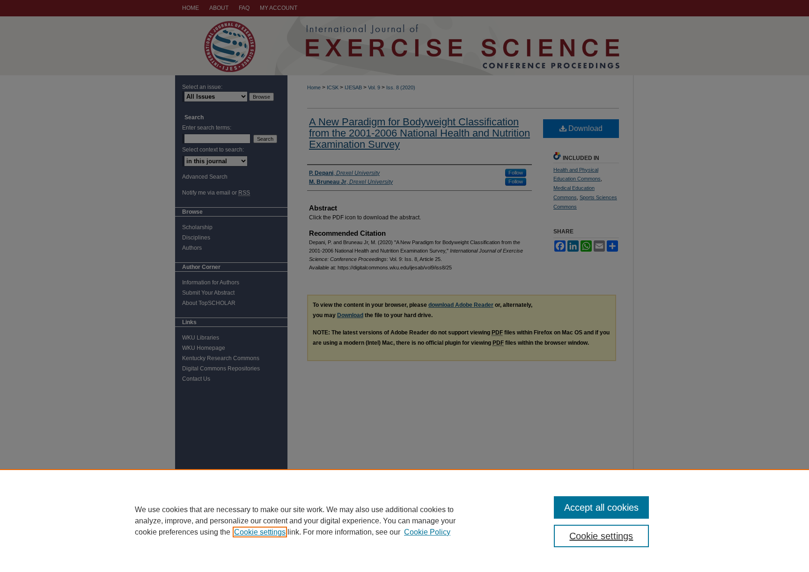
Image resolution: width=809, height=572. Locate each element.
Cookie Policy (427, 532)
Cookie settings (260, 532)
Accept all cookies (601, 507)
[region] (404, 520)
